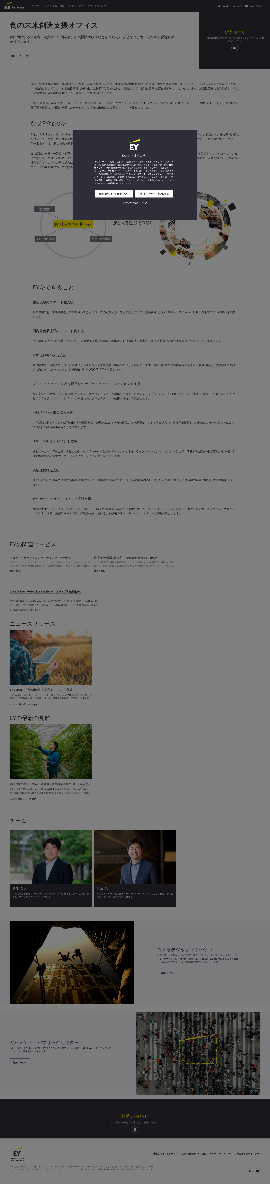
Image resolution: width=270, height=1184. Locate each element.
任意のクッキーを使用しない (113, 193)
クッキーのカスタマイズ (135, 202)
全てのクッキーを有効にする (154, 193)
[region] (135, 175)
